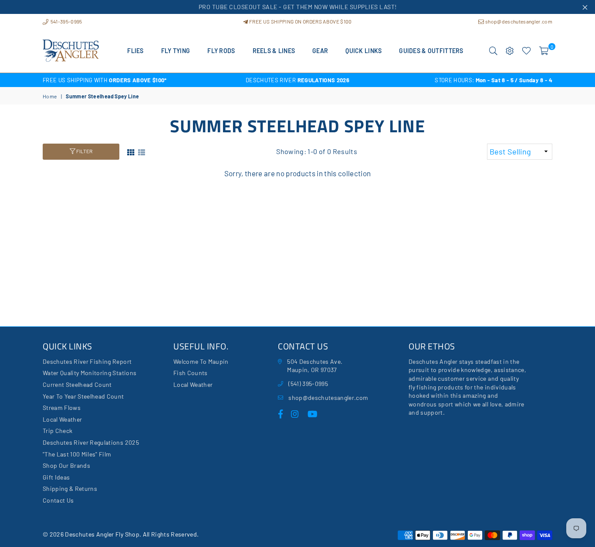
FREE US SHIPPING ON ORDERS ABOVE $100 (300, 21)
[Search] (493, 50)
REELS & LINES (274, 50)
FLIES (135, 50)
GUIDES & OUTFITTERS (431, 50)
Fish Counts (190, 372)
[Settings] (510, 50)
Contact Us (58, 500)
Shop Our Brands (66, 465)
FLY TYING (175, 50)
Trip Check (57, 430)
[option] (128, 80)
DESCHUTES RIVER (297, 80)
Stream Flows (62, 407)
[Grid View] (130, 151)
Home (50, 96)
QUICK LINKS (363, 50)
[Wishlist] (526, 50)
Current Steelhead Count (77, 384)
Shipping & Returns (70, 488)
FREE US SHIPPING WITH (105, 80)
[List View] (141, 151)
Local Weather (62, 419)
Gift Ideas (56, 477)
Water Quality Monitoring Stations (89, 372)
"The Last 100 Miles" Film (77, 454)
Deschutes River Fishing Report (87, 361)
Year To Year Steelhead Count (83, 396)
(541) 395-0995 (308, 383)
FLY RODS (221, 50)
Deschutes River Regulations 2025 (91, 442)
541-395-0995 (65, 21)
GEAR (320, 50)
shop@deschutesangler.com (518, 21)
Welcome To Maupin (201, 361)
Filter (83, 151)
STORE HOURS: (493, 80)
